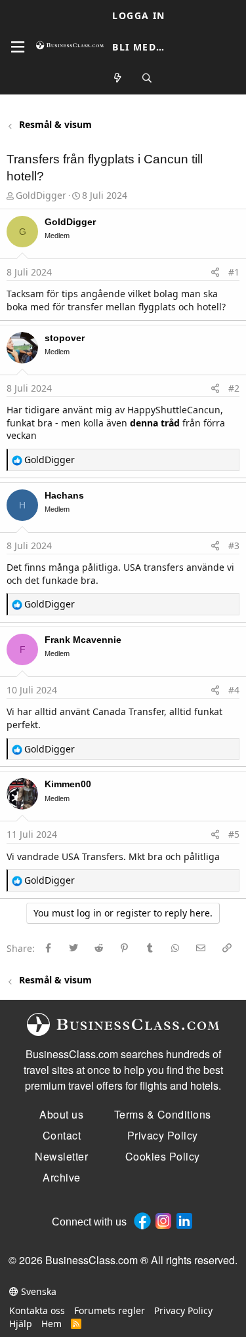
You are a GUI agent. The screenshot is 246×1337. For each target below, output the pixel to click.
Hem (51, 1323)
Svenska (37, 1291)
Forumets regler (109, 1310)
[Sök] (147, 78)
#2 (233, 388)
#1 (233, 272)
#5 (233, 834)
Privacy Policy (183, 1310)
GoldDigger (41, 195)
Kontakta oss (37, 1310)
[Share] (215, 272)
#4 (233, 690)
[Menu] (18, 47)
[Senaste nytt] (118, 78)
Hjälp (20, 1323)
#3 (233, 545)
